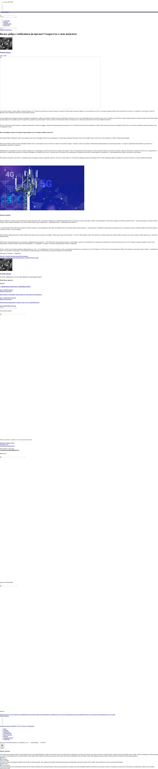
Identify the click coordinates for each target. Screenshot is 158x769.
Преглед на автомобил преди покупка (24, 714)
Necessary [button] (2, 757)
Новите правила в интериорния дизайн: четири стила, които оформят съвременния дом (21, 294)
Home (5, 729)
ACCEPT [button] (43, 742)
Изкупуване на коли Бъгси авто (91, 714)
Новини (2, 30)
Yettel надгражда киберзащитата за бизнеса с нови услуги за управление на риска (19, 302)
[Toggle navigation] (0, 15)
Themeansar (31, 726)
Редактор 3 (10, 290)
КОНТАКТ (6, 25)
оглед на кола (61, 714)
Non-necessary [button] (4, 763)
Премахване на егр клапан (107, 714)
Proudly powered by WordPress (8, 726)
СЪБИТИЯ (6, 21)
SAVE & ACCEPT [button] (5, 768)
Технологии (8, 30)
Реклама (5, 22)
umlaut (43, 125)
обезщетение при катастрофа (74, 714)
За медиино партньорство (7, 446)
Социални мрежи (8, 738)
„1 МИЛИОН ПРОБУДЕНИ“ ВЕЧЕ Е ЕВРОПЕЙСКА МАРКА (15, 286)
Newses (24, 726)
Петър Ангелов (6, 52)
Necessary (4, 759)
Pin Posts (5, 730)
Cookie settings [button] (34, 742)
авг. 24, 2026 (3, 290)
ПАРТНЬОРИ (7, 24)
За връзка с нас (4, 444)
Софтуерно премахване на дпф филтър (47, 714)
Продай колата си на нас (7, 714)
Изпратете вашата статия (7, 443)
